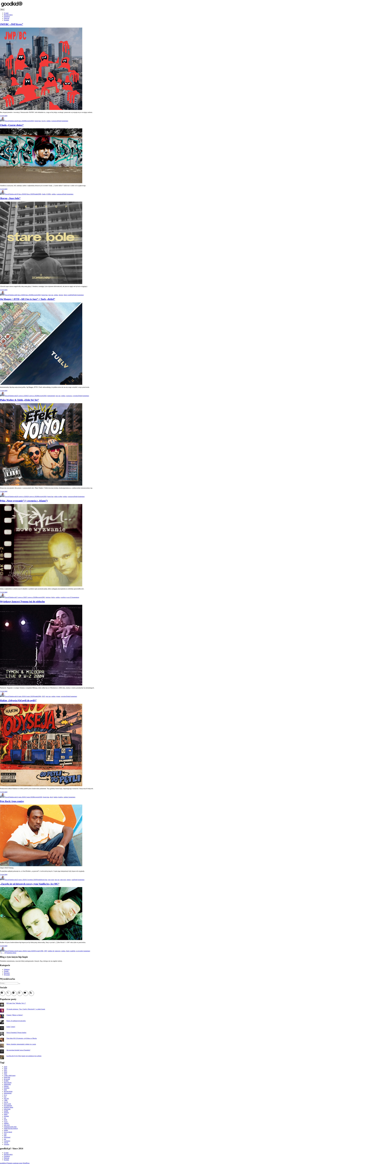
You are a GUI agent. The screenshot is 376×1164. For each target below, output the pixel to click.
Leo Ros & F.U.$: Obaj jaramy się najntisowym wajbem (23, 1056)
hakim (55, 797)
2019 (5, 1067)
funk (5, 1089)
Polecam (6, 18)
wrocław (75, 396)
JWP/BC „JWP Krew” (11, 24)
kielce (53, 597)
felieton (6, 1086)
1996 (41, 951)
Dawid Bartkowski (11, 121)
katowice (58, 951)
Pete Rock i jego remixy (12, 801)
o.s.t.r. (6, 1121)
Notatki (35, 194)
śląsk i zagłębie (68, 295)
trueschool (7, 1137)
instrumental (51, 396)
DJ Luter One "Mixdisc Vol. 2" (16, 1003)
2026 (32, 121)
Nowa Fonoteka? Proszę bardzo (16, 1032)
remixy (69, 880)
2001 (43, 597)
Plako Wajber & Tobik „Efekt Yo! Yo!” (19, 400)
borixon (48, 597)
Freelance (7, 16)
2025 (43, 696)
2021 (5, 1070)
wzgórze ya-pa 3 (66, 597)
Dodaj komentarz (62, 121)
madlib (6, 1111)
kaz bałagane (8, 1105)
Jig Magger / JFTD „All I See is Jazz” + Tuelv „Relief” (27, 299)
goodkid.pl (3, 1163)
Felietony (7, 969)
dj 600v (48, 194)
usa (73, 880)
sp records (79, 951)
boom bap (38, 121)
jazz (5, 1097)
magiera (6, 1112)
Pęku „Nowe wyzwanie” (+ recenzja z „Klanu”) (24, 500)
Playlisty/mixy (8, 15)
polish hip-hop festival (11, 1128)
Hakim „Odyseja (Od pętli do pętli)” (18, 700)
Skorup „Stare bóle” (10, 198)
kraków (60, 797)
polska (49, 121)
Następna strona (11, 953)
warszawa (54, 121)
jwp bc (44, 121)
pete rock (63, 880)
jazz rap (50, 295)
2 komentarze (75, 597)
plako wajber (58, 496)
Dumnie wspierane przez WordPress (18, 1163)
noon (5, 1119)
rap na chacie (8, 1132)
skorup (61, 295)
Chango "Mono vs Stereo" (14, 1015)
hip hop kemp (8, 1091)
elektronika (7, 1084)
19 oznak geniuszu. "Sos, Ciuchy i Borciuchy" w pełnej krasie (25, 1009)
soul (5, 1134)
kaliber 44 (51, 951)
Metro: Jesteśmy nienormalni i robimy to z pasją (21, 1044)
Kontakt (6, 20)
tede (5, 1135)
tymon (58, 696)
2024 (5, 1072)
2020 (5, 1068)
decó (51, 797)
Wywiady (37, 951)
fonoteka (6, 1088)
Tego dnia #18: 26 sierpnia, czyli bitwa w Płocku (21, 1038)
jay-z (5, 1095)
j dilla (5, 1100)
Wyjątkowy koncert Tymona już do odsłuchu (22, 601)
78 (5, 953)
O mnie (6, 13)
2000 (39, 194)
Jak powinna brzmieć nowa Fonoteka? (18, 1050)
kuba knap (7, 1109)
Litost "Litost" (10, 1026)
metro (5, 1114)
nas (5, 1118)
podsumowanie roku (10, 1127)
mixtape (6, 1116)
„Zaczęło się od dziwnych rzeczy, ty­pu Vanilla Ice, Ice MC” (29, 884)
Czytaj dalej (3, 115)
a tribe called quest (9, 1075)
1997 (45, 951)
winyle (6, 1142)
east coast (51, 880)
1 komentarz (71, 797)
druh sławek (7, 1082)
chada (44, 194)
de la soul (7, 1079)
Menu (2, 9)
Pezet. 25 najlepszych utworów (16, 1021)
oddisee (6, 1123)
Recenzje (28, 121)
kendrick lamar (8, 1107)
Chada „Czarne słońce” (12, 125)
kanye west (7, 1104)
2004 (39, 696)
